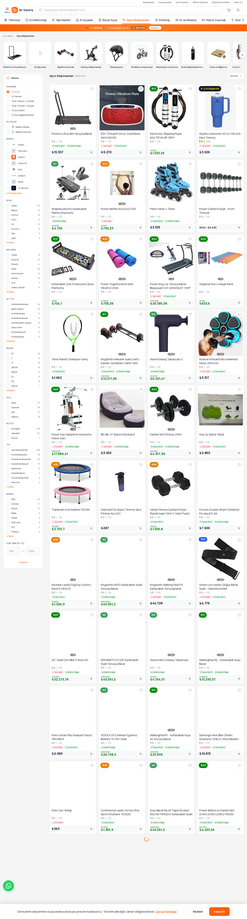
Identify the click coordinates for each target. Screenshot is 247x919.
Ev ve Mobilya (187, 20)
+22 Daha (10, 341)
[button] (8, 885)
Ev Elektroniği (38, 20)
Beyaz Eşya (109, 20)
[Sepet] (229, 10)
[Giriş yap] (238, 10)
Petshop (164, 20)
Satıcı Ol (238, 2)
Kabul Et (219, 911)
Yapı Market (63, 20)
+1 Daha (10, 486)
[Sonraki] (243, 20)
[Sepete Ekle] (91, 152)
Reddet (198, 911)
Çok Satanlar (182, 2)
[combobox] (131, 10)
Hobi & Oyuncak (216, 20)
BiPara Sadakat (200, 2)
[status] (123, 27)
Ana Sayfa (8, 35)
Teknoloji (14, 20)
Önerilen (234, 75)
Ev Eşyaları (86, 20)
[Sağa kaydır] (242, 55)
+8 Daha (10, 242)
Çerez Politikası (166, 911)
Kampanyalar (165, 2)
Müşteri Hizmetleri (221, 2)
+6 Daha (10, 291)
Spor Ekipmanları (138, 20)
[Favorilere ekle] (92, 89)
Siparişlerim (148, 2)
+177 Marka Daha (14, 193)
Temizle (23, 562)
